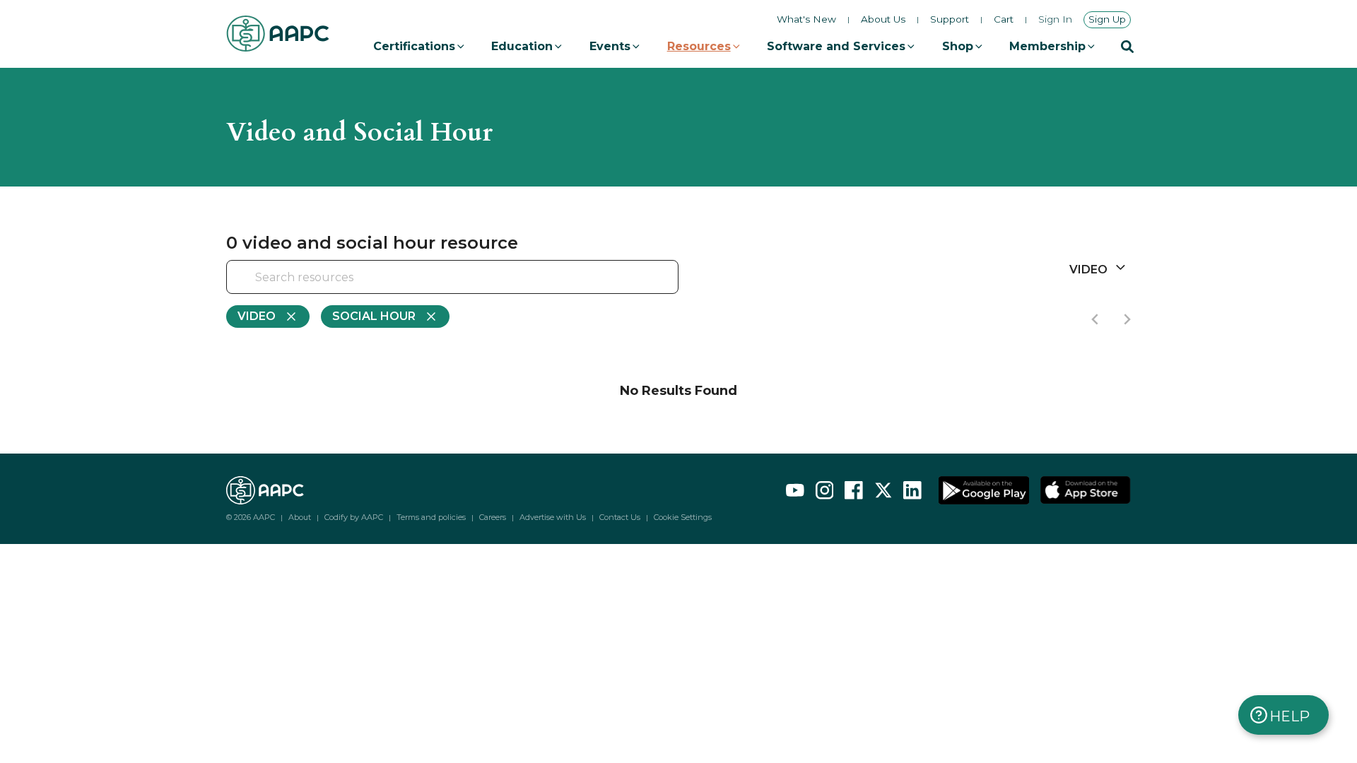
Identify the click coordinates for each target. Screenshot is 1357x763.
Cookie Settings (683, 517)
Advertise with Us (552, 517)
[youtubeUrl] (795, 490)
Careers (492, 517)
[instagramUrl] (825, 490)
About (299, 517)
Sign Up (1107, 19)
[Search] (1127, 46)
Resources (699, 46)
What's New (806, 19)
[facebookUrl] (854, 490)
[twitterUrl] (883, 490)
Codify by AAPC (353, 517)
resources (303, 73)
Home (242, 73)
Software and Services (836, 46)
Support (949, 20)
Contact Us (619, 517)
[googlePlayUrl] (983, 490)
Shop (957, 46)
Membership (1047, 46)
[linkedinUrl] (912, 490)
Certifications (414, 46)
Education (522, 46)
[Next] (1126, 319)
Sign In (1055, 20)
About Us (883, 20)
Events (609, 46)
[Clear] (643, 278)
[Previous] (1095, 319)
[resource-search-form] (452, 277)
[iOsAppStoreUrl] (1085, 490)
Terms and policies (431, 517)
